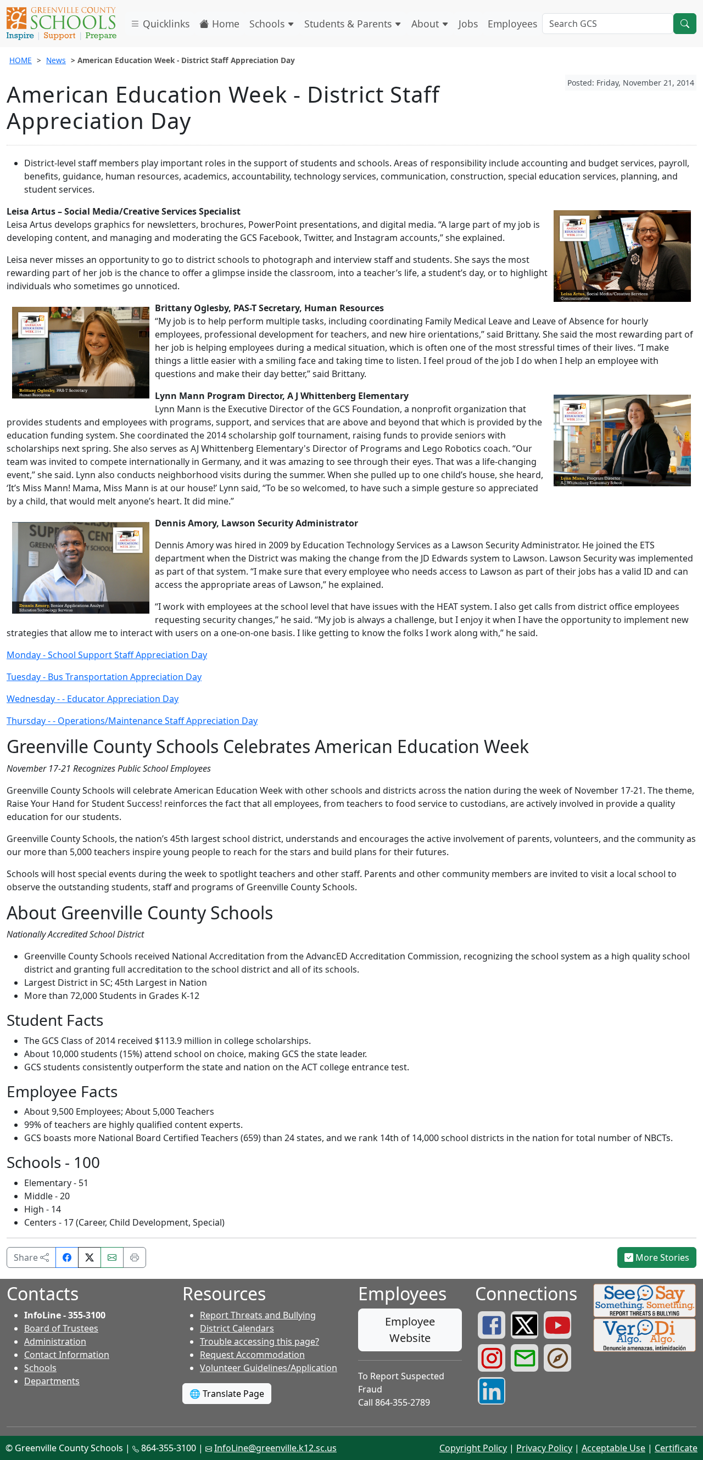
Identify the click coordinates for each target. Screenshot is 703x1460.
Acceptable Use (613, 1448)
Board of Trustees (61, 1328)
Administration (55, 1341)
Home (224, 23)
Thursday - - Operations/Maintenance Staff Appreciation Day (132, 721)
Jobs (468, 23)
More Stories (661, 1257)
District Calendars (237, 1328)
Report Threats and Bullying (258, 1315)
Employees (512, 23)
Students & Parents (349, 23)
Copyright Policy (473, 1448)
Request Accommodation (252, 1355)
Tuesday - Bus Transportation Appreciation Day (104, 677)
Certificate (676, 1448)
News (56, 60)
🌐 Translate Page (226, 1394)
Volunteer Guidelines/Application (268, 1368)
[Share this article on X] (89, 1257)
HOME (20, 60)
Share (27, 1257)
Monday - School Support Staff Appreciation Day (107, 655)
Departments (52, 1381)
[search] (684, 23)
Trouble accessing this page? (259, 1341)
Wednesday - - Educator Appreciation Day (92, 699)
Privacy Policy (544, 1448)
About (426, 23)
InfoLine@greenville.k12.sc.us (275, 1448)
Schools (268, 23)
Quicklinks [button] (164, 23)
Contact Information (66, 1355)
